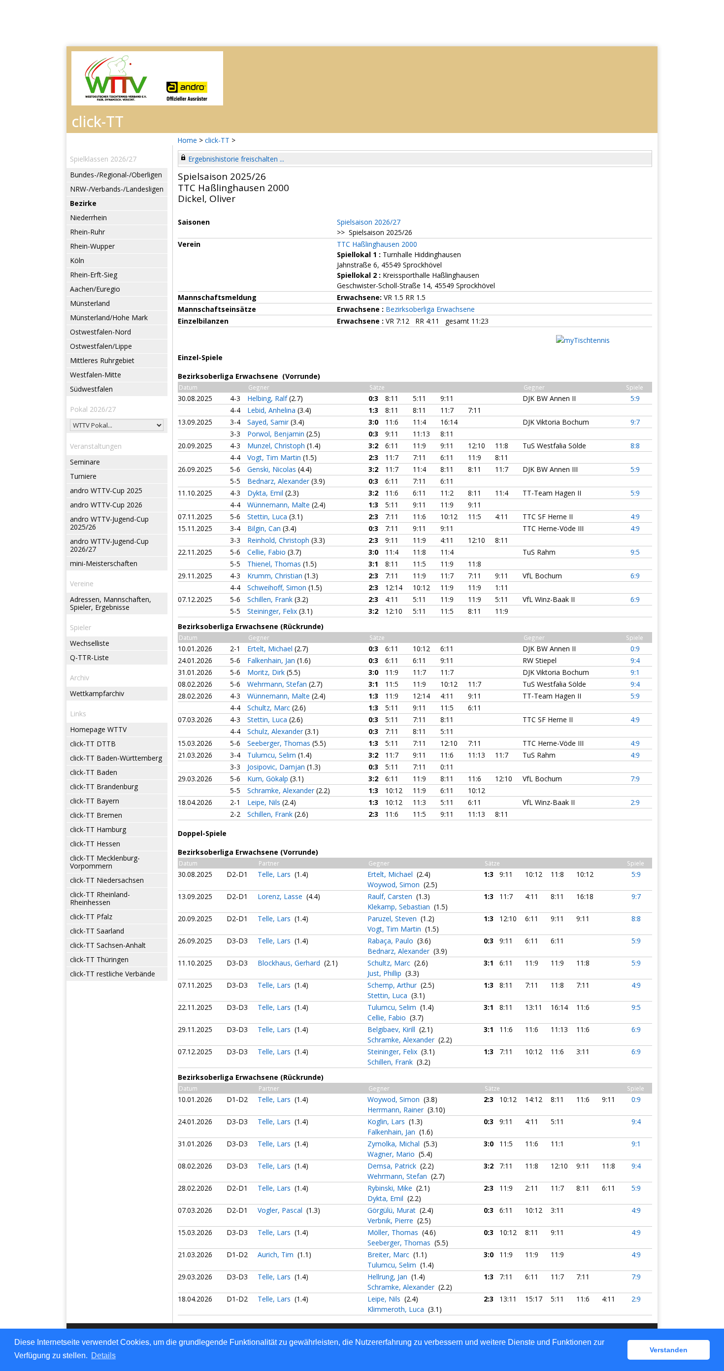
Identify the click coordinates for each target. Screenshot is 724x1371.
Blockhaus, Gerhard (290, 963)
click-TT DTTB (93, 743)
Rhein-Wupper (92, 246)
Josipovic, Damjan (277, 766)
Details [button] (103, 1355)
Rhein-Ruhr (87, 231)
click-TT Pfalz (91, 916)
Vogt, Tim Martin (275, 457)
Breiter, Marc (389, 1254)
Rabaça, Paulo (391, 940)
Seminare (85, 462)
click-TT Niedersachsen (107, 880)
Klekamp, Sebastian (399, 906)
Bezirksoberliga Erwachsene (430, 309)
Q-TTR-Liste (89, 657)
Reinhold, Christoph (279, 540)
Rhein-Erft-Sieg (93, 274)
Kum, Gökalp (268, 778)
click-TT (217, 140)
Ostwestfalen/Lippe (101, 346)
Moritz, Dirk (267, 672)
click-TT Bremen (96, 815)
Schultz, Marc (269, 707)
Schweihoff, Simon (277, 587)
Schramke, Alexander (281, 790)
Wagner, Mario (392, 1154)
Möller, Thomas (393, 1232)
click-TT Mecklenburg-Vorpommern (105, 861)
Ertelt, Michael (271, 648)
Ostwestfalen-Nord (100, 331)
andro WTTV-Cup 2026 (106, 504)
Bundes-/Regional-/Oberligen (116, 174)
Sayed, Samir (269, 422)
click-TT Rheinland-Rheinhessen (100, 898)
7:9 (635, 778)
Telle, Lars (275, 874)
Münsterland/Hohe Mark (109, 317)
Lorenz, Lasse (281, 896)
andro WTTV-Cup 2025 (106, 490)
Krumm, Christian (275, 575)
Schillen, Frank (271, 599)
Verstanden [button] (669, 1350)
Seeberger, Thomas (279, 743)
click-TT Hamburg (98, 829)
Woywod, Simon (394, 884)
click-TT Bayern (94, 800)
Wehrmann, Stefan (278, 684)
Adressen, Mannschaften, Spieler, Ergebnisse (110, 603)
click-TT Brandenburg (104, 786)
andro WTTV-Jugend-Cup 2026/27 (109, 545)
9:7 (635, 422)
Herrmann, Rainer (396, 1109)
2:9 (635, 802)
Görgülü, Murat (392, 1210)
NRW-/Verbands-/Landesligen (117, 189)
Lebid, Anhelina (272, 410)
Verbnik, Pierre (391, 1220)
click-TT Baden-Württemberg (116, 758)
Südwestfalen (91, 389)
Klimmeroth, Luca (396, 1309)
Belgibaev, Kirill (392, 1029)
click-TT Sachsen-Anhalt (108, 945)
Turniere (83, 476)
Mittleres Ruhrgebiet (102, 360)
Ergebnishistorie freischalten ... (236, 159)
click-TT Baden (93, 772)
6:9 (635, 575)
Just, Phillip (385, 973)
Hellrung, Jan (388, 1276)
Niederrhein (88, 217)
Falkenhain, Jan (272, 660)
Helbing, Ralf (268, 398)
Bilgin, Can (265, 528)
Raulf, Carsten (390, 896)
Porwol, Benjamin (276, 433)
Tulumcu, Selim (272, 755)
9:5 (635, 552)
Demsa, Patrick (392, 1165)
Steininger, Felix (273, 611)
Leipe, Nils (264, 802)
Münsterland (90, 303)
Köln (77, 260)
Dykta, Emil (266, 493)
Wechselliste (89, 643)
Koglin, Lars (387, 1121)
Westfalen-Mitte (95, 374)
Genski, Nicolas (272, 469)
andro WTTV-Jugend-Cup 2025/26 (109, 523)
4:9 (635, 516)
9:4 (635, 660)
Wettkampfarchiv (97, 693)
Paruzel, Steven (393, 918)
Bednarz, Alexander (279, 481)
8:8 (635, 445)
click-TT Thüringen (99, 959)
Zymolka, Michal (394, 1143)
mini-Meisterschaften (103, 563)
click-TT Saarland (97, 931)
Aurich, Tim (277, 1254)
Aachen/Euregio (95, 289)
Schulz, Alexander (276, 731)
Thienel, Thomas (275, 563)
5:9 (635, 398)
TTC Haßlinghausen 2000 (377, 244)
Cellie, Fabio (267, 552)
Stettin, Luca (268, 516)
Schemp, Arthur (393, 985)
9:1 (635, 672)
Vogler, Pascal (281, 1210)
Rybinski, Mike (390, 1188)
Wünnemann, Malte (279, 504)
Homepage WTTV (98, 729)
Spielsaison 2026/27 (368, 222)
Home (187, 140)
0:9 (635, 648)
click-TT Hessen (95, 843)
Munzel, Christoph (277, 445)
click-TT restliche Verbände (112, 973)
